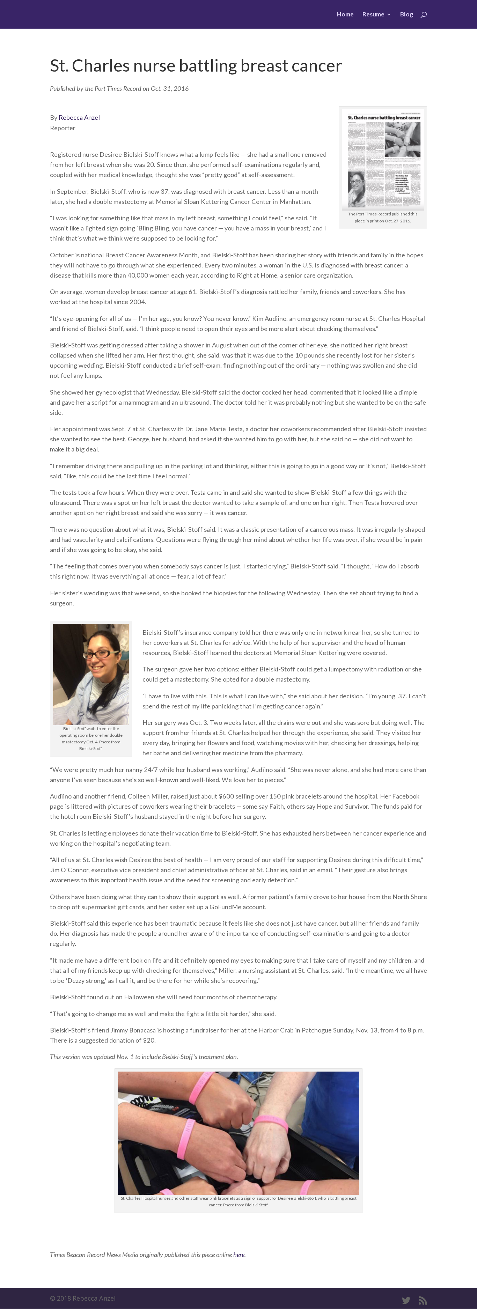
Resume (373, 15)
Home (345, 15)
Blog (406, 15)
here (238, 1254)
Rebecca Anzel (79, 117)
